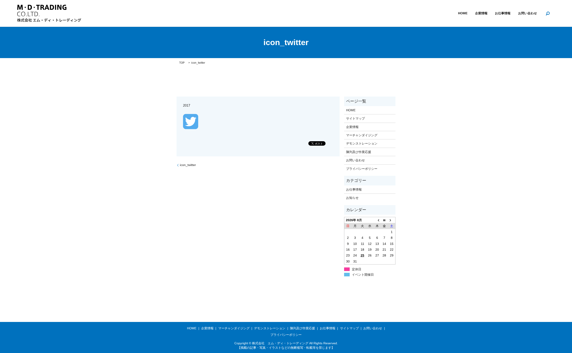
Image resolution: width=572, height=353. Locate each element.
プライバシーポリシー (361, 168)
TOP (182, 62)
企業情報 (481, 13)
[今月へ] (384, 220)
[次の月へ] (391, 220)
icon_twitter (188, 165)
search (547, 13)
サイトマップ (355, 118)
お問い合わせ (527, 13)
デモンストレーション (361, 143)
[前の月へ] (377, 220)
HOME (462, 13)
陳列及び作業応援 (358, 152)
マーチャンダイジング (361, 135)
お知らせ (352, 198)
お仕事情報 (503, 13)
